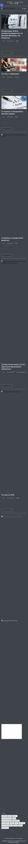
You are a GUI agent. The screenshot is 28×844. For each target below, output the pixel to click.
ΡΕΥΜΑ (15, 825)
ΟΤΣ (16, 823)
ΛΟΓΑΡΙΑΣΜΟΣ (5, 823)
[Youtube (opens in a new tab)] (17, 3)
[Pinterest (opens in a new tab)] (12, 3)
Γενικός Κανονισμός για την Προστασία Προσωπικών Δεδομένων (13, 366)
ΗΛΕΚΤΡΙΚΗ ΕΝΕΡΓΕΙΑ (6, 818)
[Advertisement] (14, 759)
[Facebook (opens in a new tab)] (11, 3)
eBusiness (17, 77)
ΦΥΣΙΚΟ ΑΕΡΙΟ (5, 827)
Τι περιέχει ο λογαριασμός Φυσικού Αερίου (12, 112)
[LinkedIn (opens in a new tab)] (16, 3)
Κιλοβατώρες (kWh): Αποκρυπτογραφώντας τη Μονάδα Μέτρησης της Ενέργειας (12, 34)
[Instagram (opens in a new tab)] (14, 3)
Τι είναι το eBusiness (10, 74)
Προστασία (21, 823)
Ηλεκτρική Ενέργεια (6, 820)
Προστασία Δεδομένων (22, 372)
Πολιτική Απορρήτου (19, 838)
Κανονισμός (16, 820)
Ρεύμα (20, 825)
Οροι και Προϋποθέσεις (9, 838)
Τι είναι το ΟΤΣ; (7, 495)
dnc (3, 41)
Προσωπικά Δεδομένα (7, 825)
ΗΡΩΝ (17, 41)
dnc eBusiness (17, 840)
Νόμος (12, 823)
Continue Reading (7, 53)
